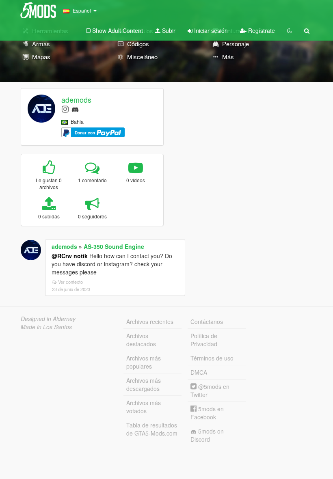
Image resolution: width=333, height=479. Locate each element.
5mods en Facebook (207, 413)
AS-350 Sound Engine (114, 246)
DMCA (198, 372)
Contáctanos (206, 321)
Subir (167, 30)
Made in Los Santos (46, 327)
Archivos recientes (149, 321)
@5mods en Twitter (209, 390)
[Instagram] (65, 108)
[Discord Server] (75, 108)
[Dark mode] (289, 30)
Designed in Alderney (48, 319)
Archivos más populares (143, 362)
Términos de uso (212, 358)
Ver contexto (70, 281)
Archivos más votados (143, 407)
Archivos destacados (141, 340)
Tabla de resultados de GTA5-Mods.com (151, 429)
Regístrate (261, 30)
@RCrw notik (70, 256)
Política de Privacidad (203, 340)
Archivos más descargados (143, 384)
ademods (76, 99)
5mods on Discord (207, 435)
